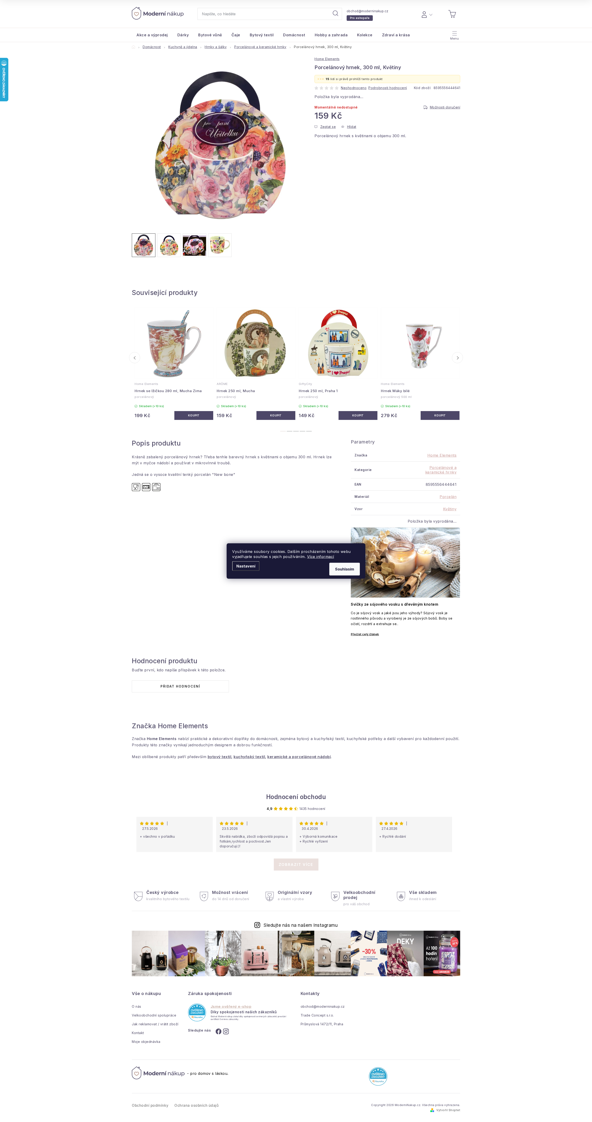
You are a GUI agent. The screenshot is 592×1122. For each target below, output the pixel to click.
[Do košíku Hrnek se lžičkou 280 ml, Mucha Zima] (194, 415)
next (457, 357)
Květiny (450, 509)
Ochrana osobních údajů (196, 1105)
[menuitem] (152, 35)
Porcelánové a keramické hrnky (441, 469)
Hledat (335, 14)
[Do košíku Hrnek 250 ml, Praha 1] (358, 415)
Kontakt (138, 1033)
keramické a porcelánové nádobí (299, 756)
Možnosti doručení (445, 107)
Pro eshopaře (360, 18)
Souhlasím (344, 569)
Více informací (320, 556)
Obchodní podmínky (150, 1105)
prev (134, 357)
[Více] (454, 34)
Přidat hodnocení (180, 686)
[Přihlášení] (426, 14)
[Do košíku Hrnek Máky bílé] (440, 415)
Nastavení (245, 566)
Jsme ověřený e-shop (231, 1006)
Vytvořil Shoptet (448, 1110)
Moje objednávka (146, 1042)
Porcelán (448, 496)
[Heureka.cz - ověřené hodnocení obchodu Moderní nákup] (197, 1012)
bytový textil (219, 756)
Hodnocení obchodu (296, 796)
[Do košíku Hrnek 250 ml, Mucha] (276, 415)
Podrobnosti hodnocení (387, 88)
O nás (136, 1006)
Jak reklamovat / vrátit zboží (155, 1024)
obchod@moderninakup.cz (367, 11)
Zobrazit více (296, 864)
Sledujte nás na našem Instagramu (301, 925)
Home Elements (327, 59)
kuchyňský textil (249, 756)
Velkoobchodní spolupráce (154, 1015)
